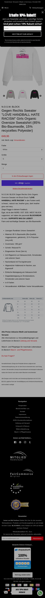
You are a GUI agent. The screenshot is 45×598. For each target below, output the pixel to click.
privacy (22, 54)
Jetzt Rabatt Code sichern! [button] (22, 34)
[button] (42, 12)
